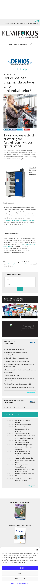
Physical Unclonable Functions (24, 474)
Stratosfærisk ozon (21, 476)
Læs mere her (28, 332)
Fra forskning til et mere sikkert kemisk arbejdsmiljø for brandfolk (24, 429)
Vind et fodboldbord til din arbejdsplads (16, 358)
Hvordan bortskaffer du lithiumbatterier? (16, 361)
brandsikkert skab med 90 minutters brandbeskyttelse (20, 220)
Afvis (20, 573)
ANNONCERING (15, 23)
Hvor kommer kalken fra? (23, 424)
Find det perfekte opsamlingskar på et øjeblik (17, 384)
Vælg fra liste (20, 579)
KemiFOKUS (20, 34)
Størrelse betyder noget (22, 433)
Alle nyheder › (32, 486)
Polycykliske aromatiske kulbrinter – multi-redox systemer (22, 454)
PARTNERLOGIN (34, 23)
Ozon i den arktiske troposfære (24, 458)
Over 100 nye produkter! (11, 375)
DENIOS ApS (20, 69)
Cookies (13, 583)
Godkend (20, 568)
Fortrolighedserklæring (22, 583)
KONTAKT (7, 23)
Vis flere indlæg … (31, 392)
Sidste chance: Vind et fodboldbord (14, 349)
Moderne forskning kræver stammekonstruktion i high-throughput (23, 447)
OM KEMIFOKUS (24, 23)
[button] (37, 550)
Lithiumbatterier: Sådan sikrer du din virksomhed (19, 387)
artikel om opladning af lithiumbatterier (18, 264)
